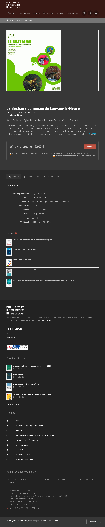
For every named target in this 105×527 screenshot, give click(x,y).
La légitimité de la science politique (26, 270)
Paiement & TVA (82, 153)
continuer (44, 320)
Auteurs (36, 13)
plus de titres (14, 404)
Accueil (11, 13)
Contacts (11, 337)
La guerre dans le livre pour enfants (26, 384)
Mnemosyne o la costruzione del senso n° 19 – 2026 (32, 366)
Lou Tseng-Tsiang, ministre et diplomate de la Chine (32, 394)
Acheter (90, 147)
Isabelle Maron (45, 120)
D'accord (92, 522)
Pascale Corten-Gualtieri (66, 120)
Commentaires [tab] (52, 176)
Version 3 (47, 222)
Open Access (73, 13)
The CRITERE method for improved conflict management (33, 240)
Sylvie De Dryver (14, 120)
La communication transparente (24, 249)
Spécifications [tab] (32, 176)
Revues (59, 13)
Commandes (24, 13)
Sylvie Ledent (30, 120)
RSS (8, 333)
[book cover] (53, 60)
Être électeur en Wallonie (22, 260)
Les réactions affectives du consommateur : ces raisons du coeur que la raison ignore (44, 280)
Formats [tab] (15, 176)
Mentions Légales (14, 329)
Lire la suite (92, 133)
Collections (48, 13)
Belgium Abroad (18, 374)
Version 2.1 (37, 222)
